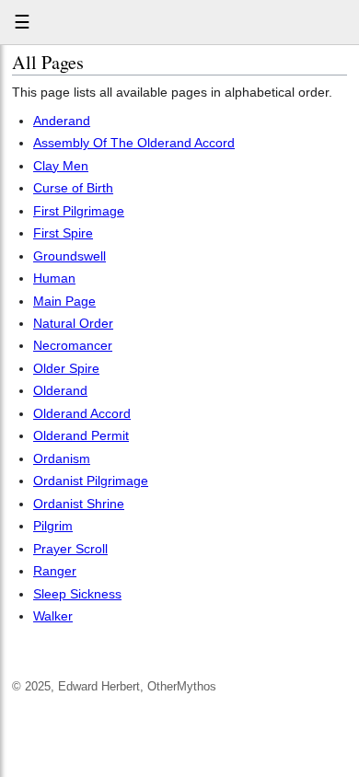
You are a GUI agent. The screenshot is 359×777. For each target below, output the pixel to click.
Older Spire (66, 368)
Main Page (64, 301)
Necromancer (72, 345)
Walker (53, 616)
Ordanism (61, 458)
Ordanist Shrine (78, 503)
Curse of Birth (73, 187)
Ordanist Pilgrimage (90, 480)
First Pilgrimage (78, 210)
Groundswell (69, 256)
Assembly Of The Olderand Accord (134, 142)
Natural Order (73, 323)
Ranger (54, 570)
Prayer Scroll (70, 548)
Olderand (60, 390)
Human (54, 278)
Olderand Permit (81, 435)
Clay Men (60, 165)
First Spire (63, 233)
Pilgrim (53, 525)
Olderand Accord (82, 413)
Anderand (61, 120)
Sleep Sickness (77, 593)
